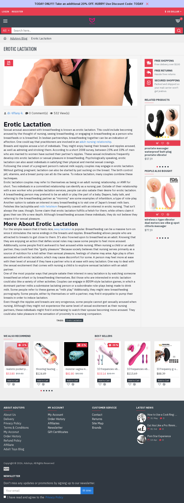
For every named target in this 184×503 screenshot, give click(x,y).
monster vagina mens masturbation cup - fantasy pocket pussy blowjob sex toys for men (77, 369)
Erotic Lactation (74, 320)
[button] (157, 166)
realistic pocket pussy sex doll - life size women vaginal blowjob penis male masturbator (17, 369)
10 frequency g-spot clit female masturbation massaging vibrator (168, 369)
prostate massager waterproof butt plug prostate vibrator (158, 151)
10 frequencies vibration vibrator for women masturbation (138, 369)
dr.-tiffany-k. (15, 113)
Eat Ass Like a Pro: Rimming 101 (163, 425)
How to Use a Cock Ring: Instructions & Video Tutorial (163, 414)
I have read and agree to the (35, 497)
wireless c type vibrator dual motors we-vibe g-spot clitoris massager (162, 223)
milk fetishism (48, 206)
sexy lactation (63, 229)
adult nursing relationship (95, 141)
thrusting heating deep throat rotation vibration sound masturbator (47, 369)
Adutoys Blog (18, 38)
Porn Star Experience (159, 436)
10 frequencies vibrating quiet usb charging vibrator (108, 369)
